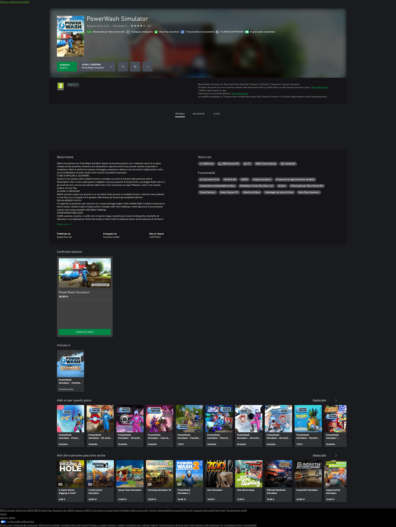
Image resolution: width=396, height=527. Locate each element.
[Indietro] (330, 400)
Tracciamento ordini (236, 510)
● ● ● (147, 66)
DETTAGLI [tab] (180, 113)
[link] (70, 371)
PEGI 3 (71, 85)
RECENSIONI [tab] (199, 113)
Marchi (154, 525)
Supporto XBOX (83, 510)
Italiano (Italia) (7, 517)
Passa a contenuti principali (14, 1)
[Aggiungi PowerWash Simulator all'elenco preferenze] (123, 67)
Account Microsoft (182, 510)
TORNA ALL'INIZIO (85, 331)
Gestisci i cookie (116, 525)
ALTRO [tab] (216, 113)
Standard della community (134, 510)
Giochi (3, 514)
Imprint (85, 525)
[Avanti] (336, 400)
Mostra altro (63, 224)
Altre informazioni (319, 87)
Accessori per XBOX (63, 510)
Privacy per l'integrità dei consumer (19, 525)
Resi (223, 510)
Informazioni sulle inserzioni (204, 525)
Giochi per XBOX (24, 510)
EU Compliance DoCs (231, 525)
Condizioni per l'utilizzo (137, 525)
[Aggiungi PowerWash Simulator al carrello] (135, 67)
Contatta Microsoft (71, 525)
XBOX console (7, 510)
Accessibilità (249, 525)
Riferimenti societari (49, 525)
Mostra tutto (319, 400)
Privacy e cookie (98, 525)
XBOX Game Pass (43, 510)
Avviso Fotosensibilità (160, 510)
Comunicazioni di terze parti (174, 525)
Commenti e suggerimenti (106, 510)
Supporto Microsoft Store (206, 510)
